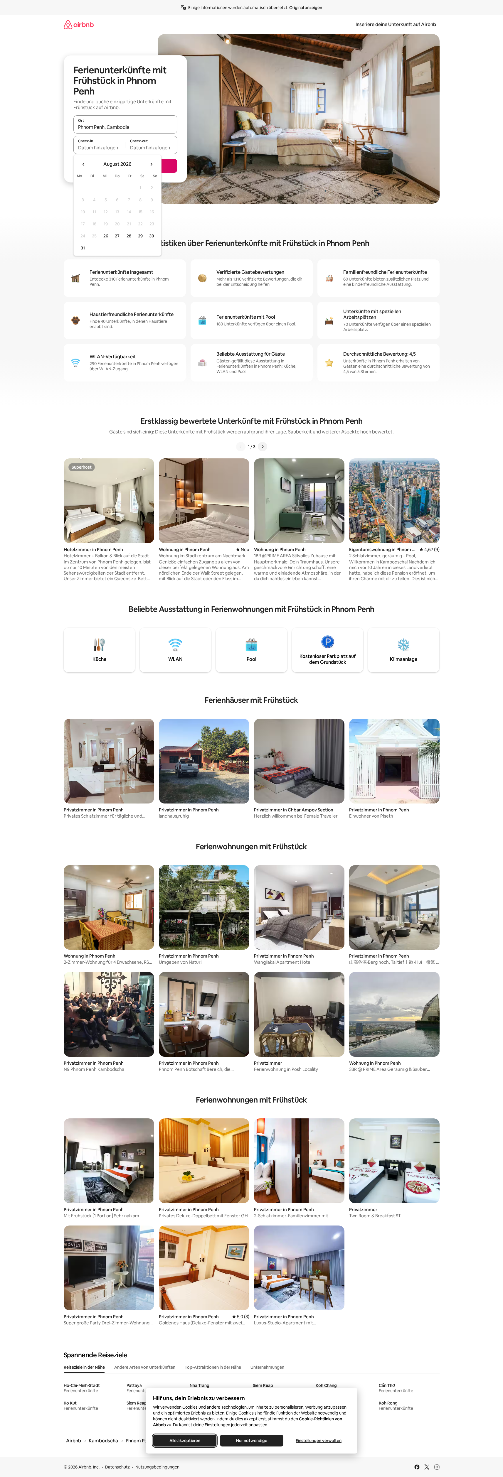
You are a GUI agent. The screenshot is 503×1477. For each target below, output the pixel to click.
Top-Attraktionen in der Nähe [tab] (213, 1367)
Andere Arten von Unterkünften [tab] (144, 1367)
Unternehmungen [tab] (267, 1367)
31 (83, 248)
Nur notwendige (251, 1440)
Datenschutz (117, 1467)
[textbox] (99, 147)
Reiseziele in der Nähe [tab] (84, 1367)
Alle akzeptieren (184, 1440)
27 (117, 236)
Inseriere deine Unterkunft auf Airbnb (396, 24)
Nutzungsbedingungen (157, 1467)
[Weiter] (262, 446)
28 (129, 236)
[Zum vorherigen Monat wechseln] (83, 164)
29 (140, 236)
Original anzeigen (305, 7)
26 (105, 236)
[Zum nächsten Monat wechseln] (151, 164)
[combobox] (125, 127)
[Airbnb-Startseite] (79, 24)
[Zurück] (240, 446)
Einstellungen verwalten (318, 1440)
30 (151, 236)
